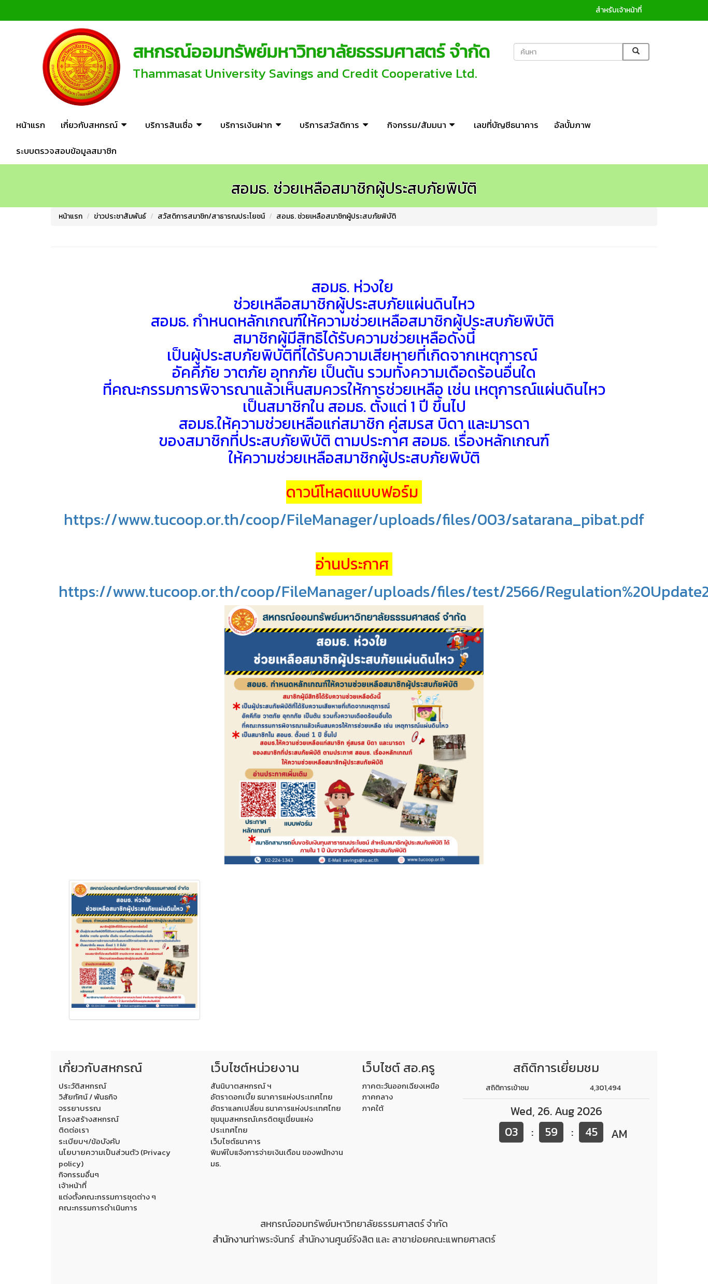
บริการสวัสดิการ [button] (329, 125)
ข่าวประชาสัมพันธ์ (120, 216)
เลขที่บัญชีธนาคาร (506, 125)
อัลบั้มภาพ (572, 125)
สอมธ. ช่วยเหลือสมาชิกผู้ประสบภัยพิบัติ (336, 216)
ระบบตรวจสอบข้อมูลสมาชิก (66, 151)
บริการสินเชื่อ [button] (169, 125)
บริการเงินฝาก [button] (246, 125)
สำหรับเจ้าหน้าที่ (619, 10)
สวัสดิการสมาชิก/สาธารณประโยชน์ (211, 216)
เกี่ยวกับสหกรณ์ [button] (89, 125)
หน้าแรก (30, 125)
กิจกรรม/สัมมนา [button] (416, 125)
